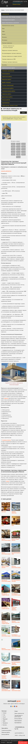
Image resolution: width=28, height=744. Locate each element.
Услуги (4, 717)
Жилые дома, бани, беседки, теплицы (11, 17)
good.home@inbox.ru (17, 2)
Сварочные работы (6, 94)
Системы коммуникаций (7, 85)
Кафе (3, 31)
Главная (2, 10)
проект (7, 481)
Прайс (4, 720)
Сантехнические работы (7, 88)
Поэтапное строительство (8, 70)
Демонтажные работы (7, 96)
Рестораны (4, 40)
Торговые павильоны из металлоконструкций (8, 46)
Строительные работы (6, 730)
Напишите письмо (16, 4)
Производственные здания (8, 19)
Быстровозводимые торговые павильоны (11, 53)
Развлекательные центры (8, 25)
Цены (23, 112)
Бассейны (4, 65)
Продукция (5, 719)
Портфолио (5, 722)
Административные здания (8, 67)
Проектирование (6, 73)
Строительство (5, 14)
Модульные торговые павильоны (10, 50)
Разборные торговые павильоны (9, 62)
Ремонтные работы (6, 79)
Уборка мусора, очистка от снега (10, 105)
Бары (3, 28)
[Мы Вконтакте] (11, 706)
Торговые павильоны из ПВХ (9, 59)
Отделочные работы (7, 76)
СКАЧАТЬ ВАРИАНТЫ (6, 171)
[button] (23, 742)
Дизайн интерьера (6, 82)
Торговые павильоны (7, 43)
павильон (6, 398)
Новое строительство (19, 713)
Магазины (4, 37)
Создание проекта (6, 440)
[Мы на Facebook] (14, 706)
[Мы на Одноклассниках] (12, 706)
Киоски (3, 34)
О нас (4, 715)
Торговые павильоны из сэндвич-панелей (12, 56)
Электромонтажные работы (8, 91)
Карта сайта (9, 742)
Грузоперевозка (5, 102)
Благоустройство (6, 99)
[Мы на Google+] (16, 706)
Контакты (5, 724)
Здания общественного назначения (10, 22)
